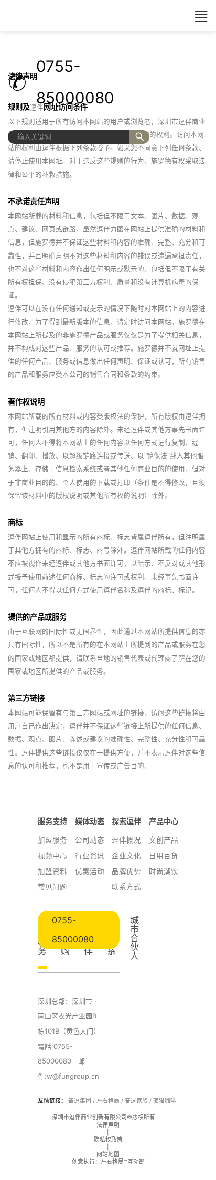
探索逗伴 (126, 821)
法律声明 (108, 1125)
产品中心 (163, 821)
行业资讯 (89, 856)
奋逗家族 (136, 1101)
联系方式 (126, 887)
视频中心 (52, 856)
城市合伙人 (134, 938)
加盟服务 (52, 840)
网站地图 (108, 1154)
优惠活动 (89, 871)
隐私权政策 (108, 1139)
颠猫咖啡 (164, 1101)
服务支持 (52, 821)
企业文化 (126, 856)
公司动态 (89, 840)
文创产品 (163, 840)
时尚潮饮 (163, 871)
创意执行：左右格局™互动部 (108, 1161)
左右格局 (108, 1101)
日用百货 (163, 856)
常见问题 (52, 887)
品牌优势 (126, 871)
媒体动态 (89, 821)
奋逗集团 (79, 1101)
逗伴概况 (126, 840)
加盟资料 (52, 871)
